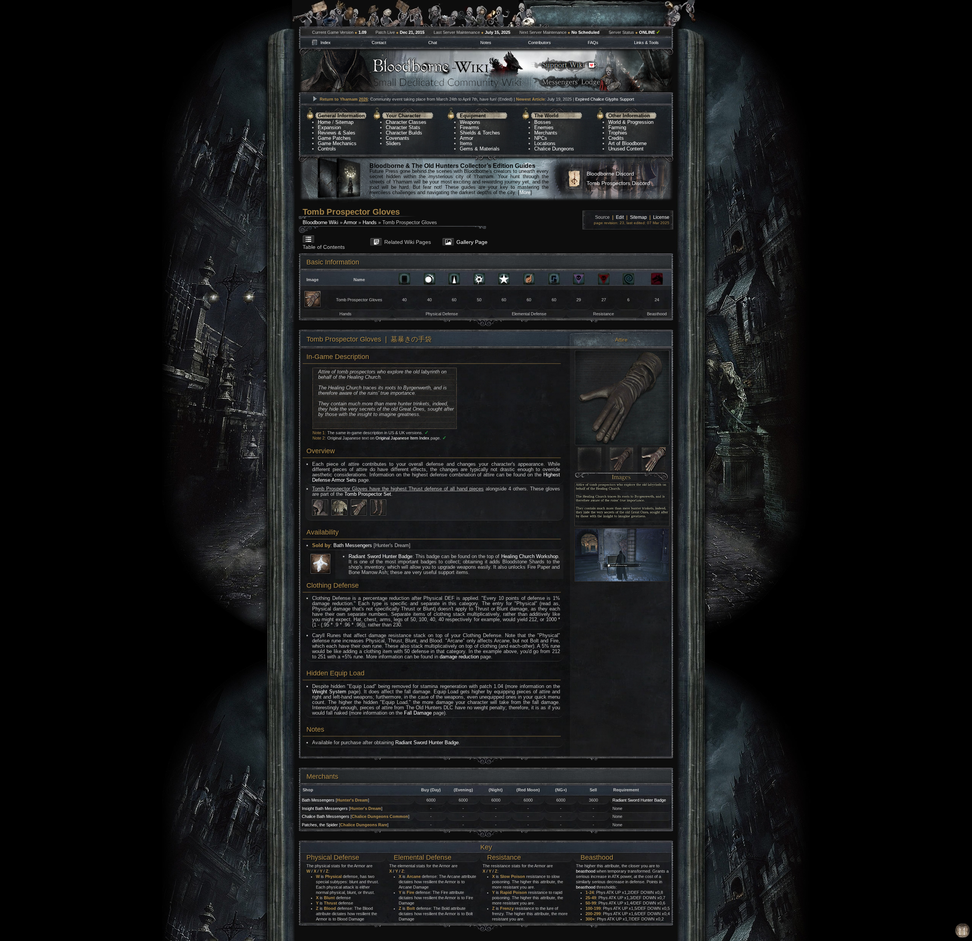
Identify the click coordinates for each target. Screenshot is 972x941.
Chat (432, 42)
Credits (616, 138)
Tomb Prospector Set (367, 494)
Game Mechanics (337, 143)
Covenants (397, 138)
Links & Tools (646, 42)
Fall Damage (418, 713)
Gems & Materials (480, 149)
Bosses (542, 122)
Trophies (617, 133)
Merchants (545, 133)
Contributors (539, 42)
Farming (617, 127)
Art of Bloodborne (627, 143)
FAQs (593, 42)
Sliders (393, 143)
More (524, 192)
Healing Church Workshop (529, 556)
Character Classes (406, 122)
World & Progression (630, 122)
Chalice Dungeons (554, 149)
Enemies (544, 127)
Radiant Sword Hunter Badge (380, 556)
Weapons (470, 122)
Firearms (469, 127)
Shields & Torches (480, 133)
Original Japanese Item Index (402, 438)
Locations (544, 143)
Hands (370, 222)
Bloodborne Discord (610, 174)
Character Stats (403, 127)
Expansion (329, 127)
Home (324, 122)
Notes (485, 42)
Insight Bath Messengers (325, 808)
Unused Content (626, 149)
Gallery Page (472, 242)
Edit (620, 217)
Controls (327, 149)
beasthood (585, 871)
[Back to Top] (962, 931)
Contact (379, 42)
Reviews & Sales (336, 133)
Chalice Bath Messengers (325, 816)
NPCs (540, 138)
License (661, 217)
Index (325, 42)
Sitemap (344, 122)
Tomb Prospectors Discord (618, 183)
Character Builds (404, 133)
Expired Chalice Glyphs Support (604, 99)
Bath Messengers (352, 545)
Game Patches (334, 138)
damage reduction (459, 656)
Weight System (329, 691)
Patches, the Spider (320, 824)
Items (466, 143)
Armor (466, 138)
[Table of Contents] (331, 236)
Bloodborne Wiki (320, 222)
